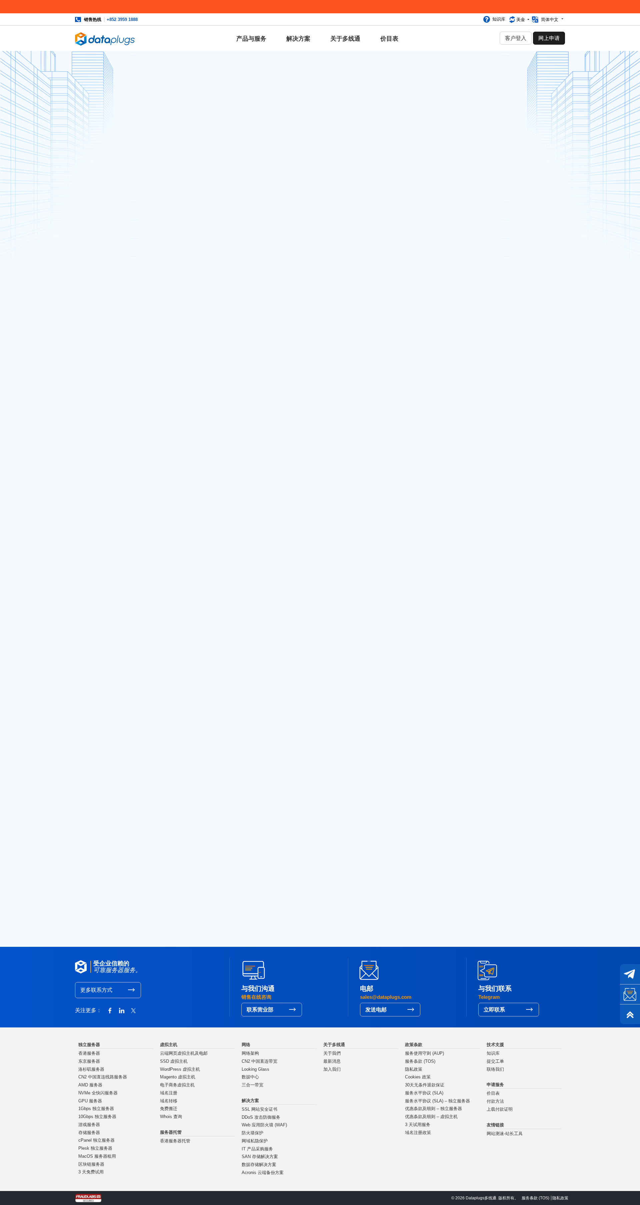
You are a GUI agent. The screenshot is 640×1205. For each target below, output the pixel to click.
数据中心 (250, 1077)
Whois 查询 (171, 1116)
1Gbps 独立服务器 (96, 1108)
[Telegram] (630, 974)
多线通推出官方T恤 (448, 303)
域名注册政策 (418, 1132)
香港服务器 (89, 1053)
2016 (432, 595)
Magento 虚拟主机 (177, 1077)
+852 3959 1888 (122, 19)
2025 (433, 508)
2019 (432, 566)
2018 (432, 575)
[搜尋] (491, 73)
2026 (433, 498)
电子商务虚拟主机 (177, 1085)
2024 (433, 518)
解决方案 (298, 38)
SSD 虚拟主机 (174, 1061)
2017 (432, 585)
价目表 (389, 38)
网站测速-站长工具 (505, 1133)
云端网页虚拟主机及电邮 (184, 1053)
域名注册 (168, 1093)
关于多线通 (345, 38)
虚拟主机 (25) (442, 130)
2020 (433, 556)
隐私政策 (413, 1069)
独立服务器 (162, 225)
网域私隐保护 (255, 1141)
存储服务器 (89, 1132)
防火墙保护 (252, 1133)
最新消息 (170, 845)
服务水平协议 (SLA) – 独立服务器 (437, 1101)
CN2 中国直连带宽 (259, 1061)
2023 (433, 527)
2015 (432, 604)
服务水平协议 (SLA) (424, 1093)
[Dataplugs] (105, 38)
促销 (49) (437, 151)
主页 (151, 845)
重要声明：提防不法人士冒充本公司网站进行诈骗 (333, 886)
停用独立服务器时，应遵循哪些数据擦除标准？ (462, 424)
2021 (432, 546)
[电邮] (630, 994)
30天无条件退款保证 (424, 1085)
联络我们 (495, 1069)
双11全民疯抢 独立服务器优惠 (460, 253)
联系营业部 (260, 1009)
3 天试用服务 (417, 1124)
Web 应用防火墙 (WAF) (264, 1125)
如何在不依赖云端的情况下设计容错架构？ (462, 356)
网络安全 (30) (442, 120)
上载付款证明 (500, 1109)
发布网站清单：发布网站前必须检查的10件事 (462, 285)
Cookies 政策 (418, 1077)
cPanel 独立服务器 (96, 1140)
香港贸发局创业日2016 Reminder (452, 235)
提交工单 (495, 1061)
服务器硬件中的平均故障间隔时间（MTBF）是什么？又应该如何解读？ (462, 380)
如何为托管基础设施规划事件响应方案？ (462, 404)
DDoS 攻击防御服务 (261, 1117)
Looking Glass (255, 1069)
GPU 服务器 (90, 1101)
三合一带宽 (252, 1085)
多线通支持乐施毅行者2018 (457, 268)
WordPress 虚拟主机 (180, 1069)
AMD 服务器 (90, 1085)
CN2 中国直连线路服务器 (102, 1077)
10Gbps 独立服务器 (97, 1116)
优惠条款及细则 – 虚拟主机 (431, 1116)
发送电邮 (376, 1009)
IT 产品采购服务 (257, 1149)
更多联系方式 (96, 990)
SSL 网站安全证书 (259, 1109)
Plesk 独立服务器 (95, 1148)
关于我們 (332, 1053)
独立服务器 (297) (446, 140)
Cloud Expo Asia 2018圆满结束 (462, 217)
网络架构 (250, 1053)
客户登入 (515, 38)
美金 (521, 19)
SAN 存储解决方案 (260, 1156)
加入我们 (332, 1069)
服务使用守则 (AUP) (424, 1053)
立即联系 (494, 1009)
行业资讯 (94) (442, 171)
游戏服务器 (89, 1124)
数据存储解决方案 (259, 1164)
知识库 (498, 19)
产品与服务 (251, 38)
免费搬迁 (168, 1108)
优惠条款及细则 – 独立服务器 (433, 1108)
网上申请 (549, 38)
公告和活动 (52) (444, 161)
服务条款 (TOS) (420, 1061)
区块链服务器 (91, 1164)
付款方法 (495, 1101)
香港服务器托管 (175, 1141)
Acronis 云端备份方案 (263, 1172)
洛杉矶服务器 (91, 1069)
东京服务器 (89, 1061)
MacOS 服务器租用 (97, 1156)
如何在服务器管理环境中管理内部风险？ (462, 445)
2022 (433, 537)
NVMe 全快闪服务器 (98, 1093)
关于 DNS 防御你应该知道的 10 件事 (199, 886)
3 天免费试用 (91, 1172)
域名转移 (168, 1101)
